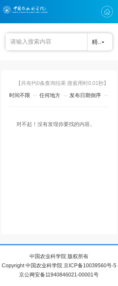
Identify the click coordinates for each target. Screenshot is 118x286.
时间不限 (19, 95)
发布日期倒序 (85, 95)
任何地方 (49, 95)
